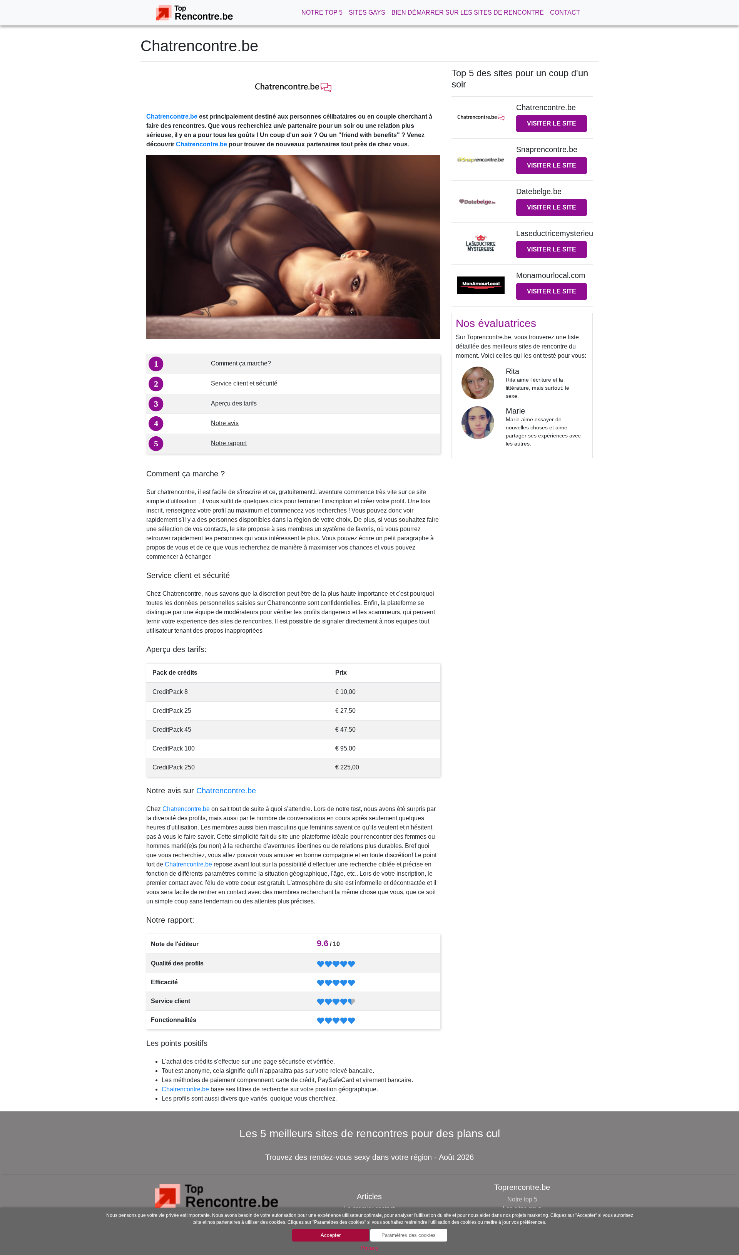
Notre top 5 (322, 12)
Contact (565, 12)
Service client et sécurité (244, 383)
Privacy (369, 1248)
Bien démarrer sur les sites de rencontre (467, 12)
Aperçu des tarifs (234, 403)
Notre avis (225, 423)
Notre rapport (229, 443)
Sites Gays (367, 12)
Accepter (331, 1235)
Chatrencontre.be (171, 116)
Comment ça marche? (241, 363)
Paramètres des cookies (408, 1235)
